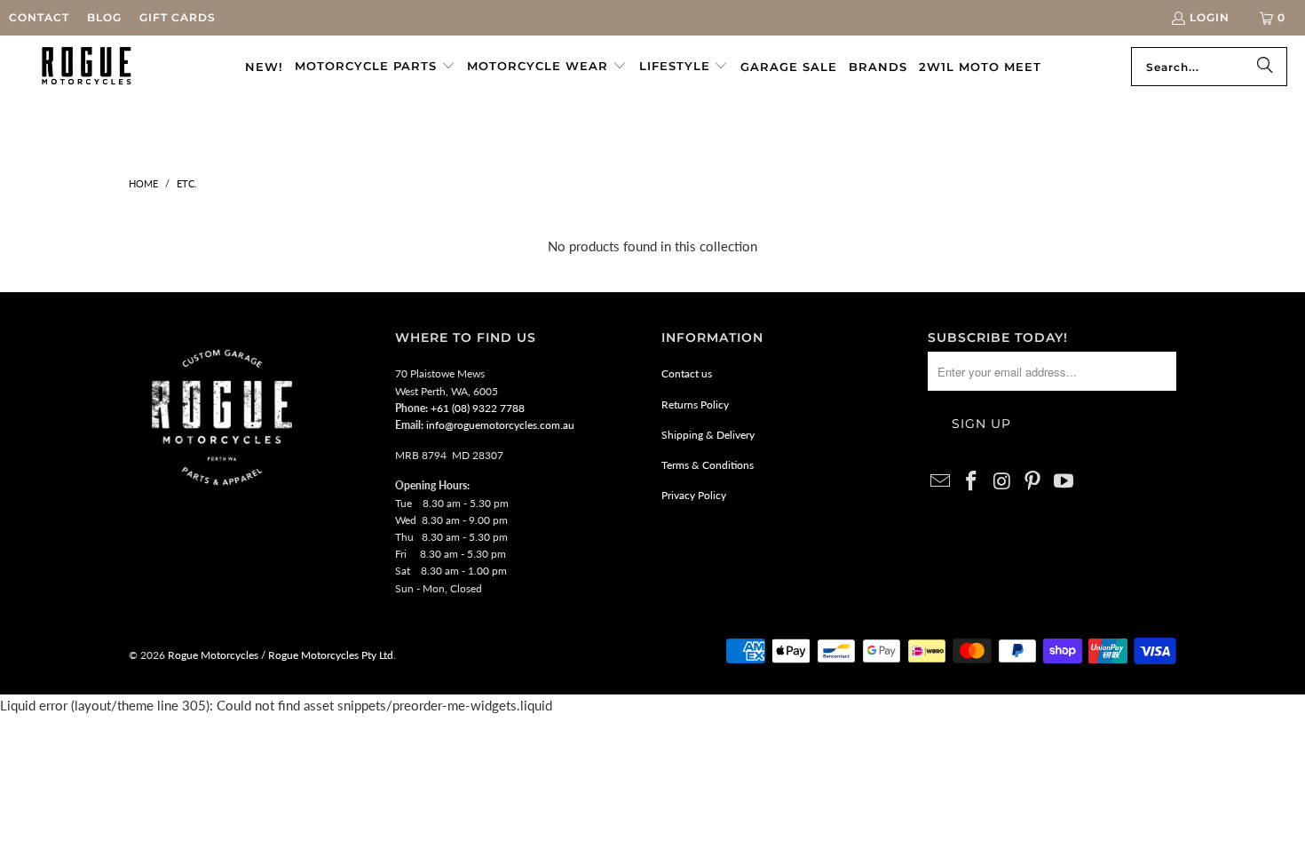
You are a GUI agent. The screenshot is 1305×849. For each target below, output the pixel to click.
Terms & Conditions (707, 465)
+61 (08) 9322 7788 (478, 408)
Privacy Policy (693, 495)
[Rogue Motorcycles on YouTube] (1064, 482)
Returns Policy (695, 404)
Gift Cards (177, 17)
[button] (375, 66)
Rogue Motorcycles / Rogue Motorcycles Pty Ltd (279, 655)
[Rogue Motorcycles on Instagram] (1002, 482)
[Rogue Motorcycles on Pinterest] (1033, 482)
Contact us (686, 373)
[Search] (1265, 66)
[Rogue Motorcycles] (86, 66)
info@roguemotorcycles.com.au (500, 425)
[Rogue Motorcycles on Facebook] (972, 482)
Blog (104, 17)
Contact (39, 17)
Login (1210, 17)
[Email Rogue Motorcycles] (941, 482)
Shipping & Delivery (708, 434)
